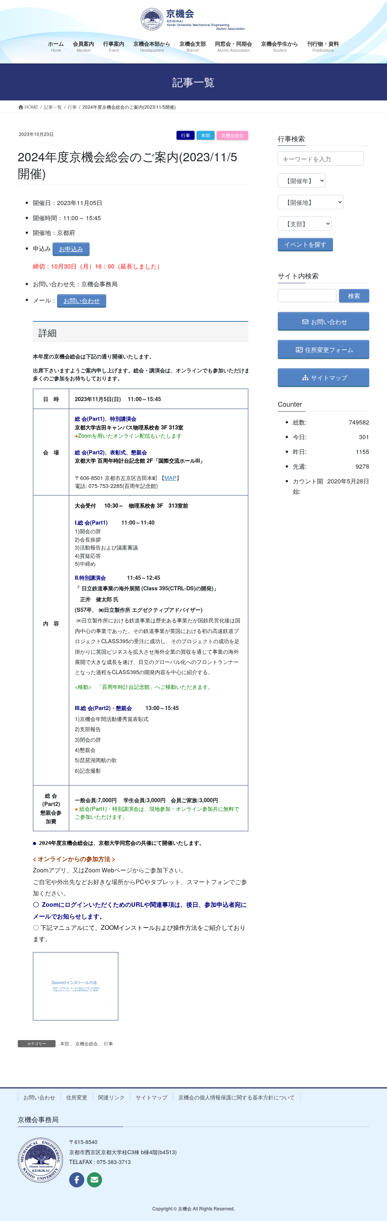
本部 (205, 135)
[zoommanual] (75, 984)
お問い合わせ (81, 300)
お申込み (71, 248)
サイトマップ (151, 1097)
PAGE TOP (370, 1177)
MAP (170, 478)
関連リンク (111, 1097)
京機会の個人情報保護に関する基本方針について (236, 1097)
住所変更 (76, 1097)
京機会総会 (232, 135)
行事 (185, 135)
